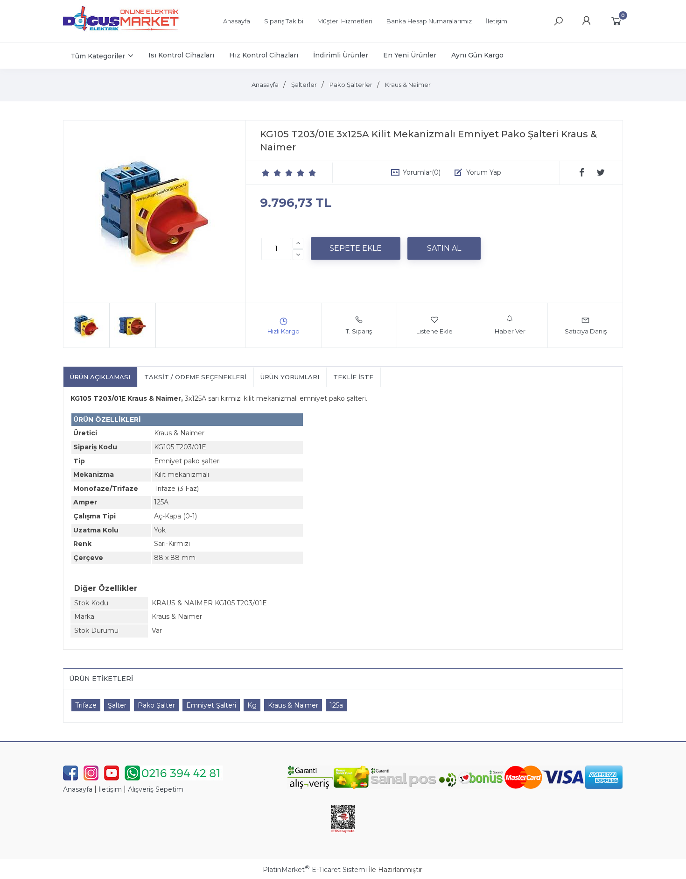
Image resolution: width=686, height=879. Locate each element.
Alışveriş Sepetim (155, 789)
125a (336, 705)
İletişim (110, 789)
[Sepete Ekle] (355, 248)
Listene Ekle (434, 331)
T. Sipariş (359, 331)
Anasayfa (77, 789)
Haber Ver (510, 331)
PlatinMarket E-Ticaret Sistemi (315, 869)
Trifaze (86, 705)
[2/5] (271, 172)
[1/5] (266, 172)
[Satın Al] (444, 248)
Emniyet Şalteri (211, 705)
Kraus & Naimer (293, 705)
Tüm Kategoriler (97, 56)
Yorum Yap (483, 172)
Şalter (117, 705)
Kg (252, 705)
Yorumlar (422, 172)
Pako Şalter (156, 705)
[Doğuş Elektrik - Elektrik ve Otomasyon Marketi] (121, 34)
